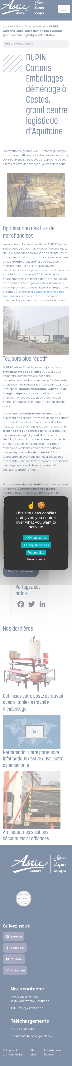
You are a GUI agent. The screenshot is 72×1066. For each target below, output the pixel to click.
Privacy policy (36, 559)
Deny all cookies (37, 545)
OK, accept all (37, 537)
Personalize (36, 552)
